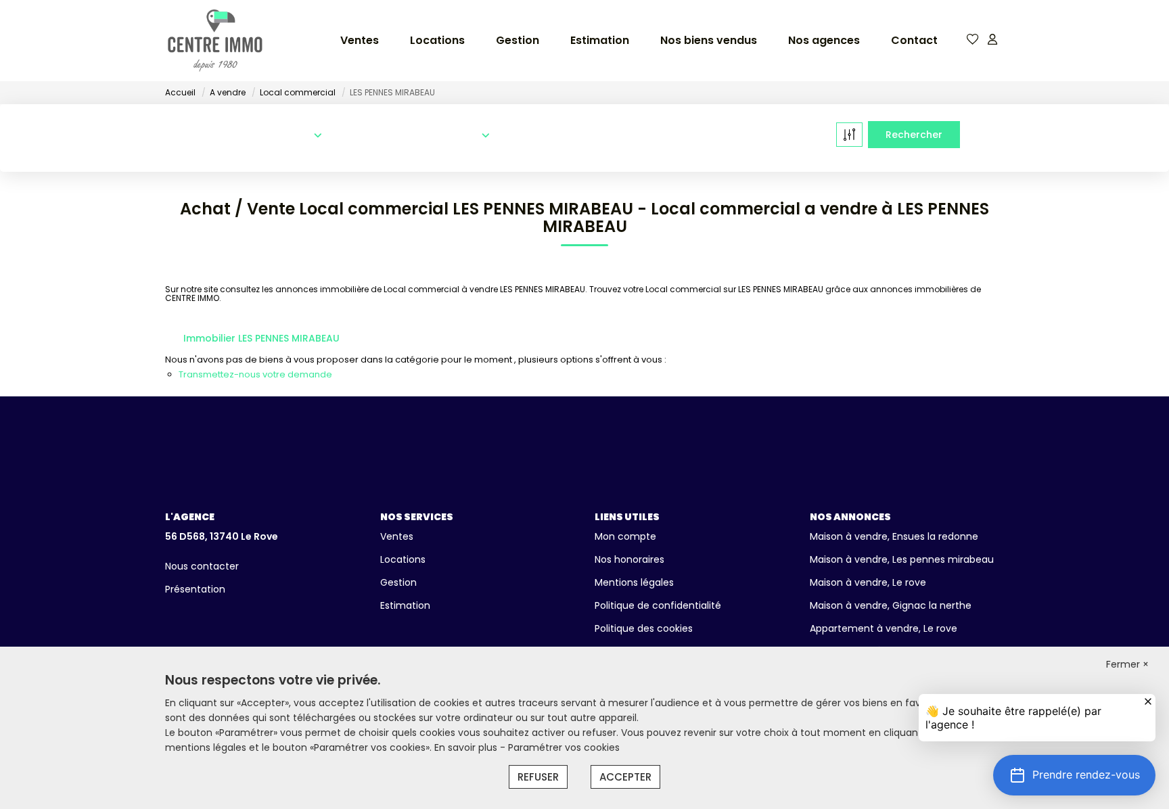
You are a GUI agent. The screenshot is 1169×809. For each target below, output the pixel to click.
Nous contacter (202, 566)
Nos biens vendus (708, 40)
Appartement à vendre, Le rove (883, 628)
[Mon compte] (992, 40)
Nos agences (824, 40)
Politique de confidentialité (658, 605)
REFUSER (538, 777)
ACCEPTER (625, 777)
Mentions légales (634, 582)
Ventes (359, 40)
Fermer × (1127, 664)
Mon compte (625, 536)
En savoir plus (467, 747)
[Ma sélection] (973, 40)
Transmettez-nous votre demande (255, 374)
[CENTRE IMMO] (215, 40)
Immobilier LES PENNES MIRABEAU (261, 338)
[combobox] (245, 134)
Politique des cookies (644, 628)
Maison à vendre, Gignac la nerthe (890, 605)
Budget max (705, 135)
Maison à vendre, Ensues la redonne (894, 536)
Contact (914, 40)
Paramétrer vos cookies (564, 747)
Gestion (517, 40)
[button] (1074, 775)
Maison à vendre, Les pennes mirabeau (902, 559)
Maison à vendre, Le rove (868, 582)
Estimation (599, 40)
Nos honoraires (629, 559)
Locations (437, 40)
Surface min (538, 135)
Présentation (195, 589)
